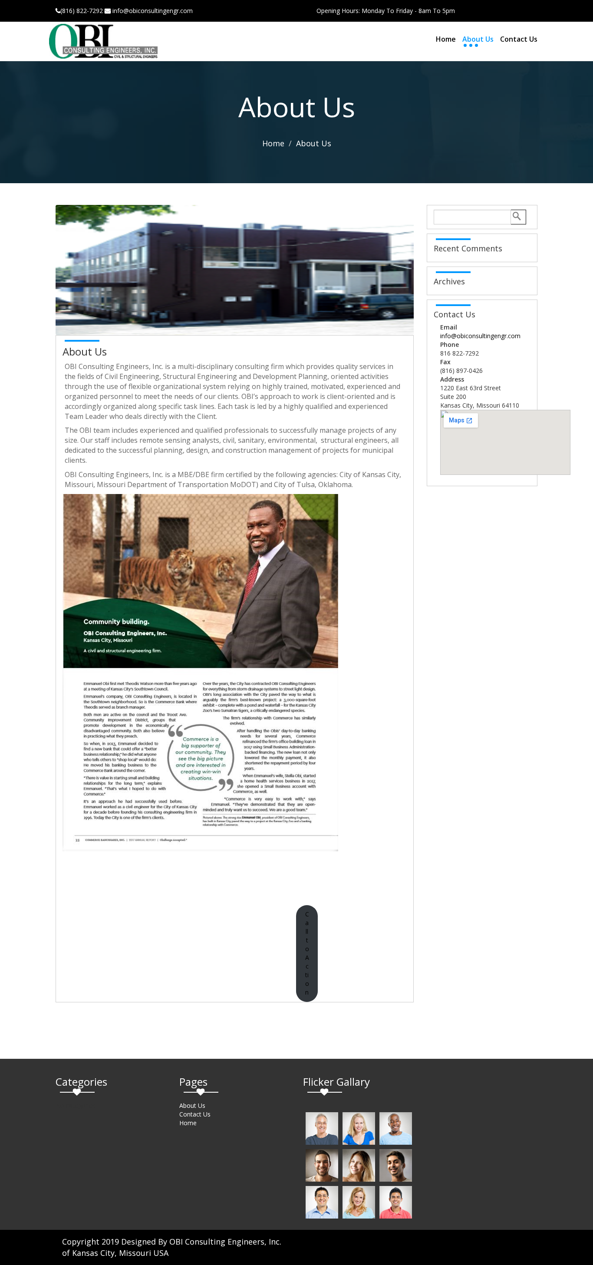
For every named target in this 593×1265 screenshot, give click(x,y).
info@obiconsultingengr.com (480, 336)
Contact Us (518, 39)
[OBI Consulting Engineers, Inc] (103, 41)
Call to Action (307, 953)
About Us (478, 39)
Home (446, 39)
